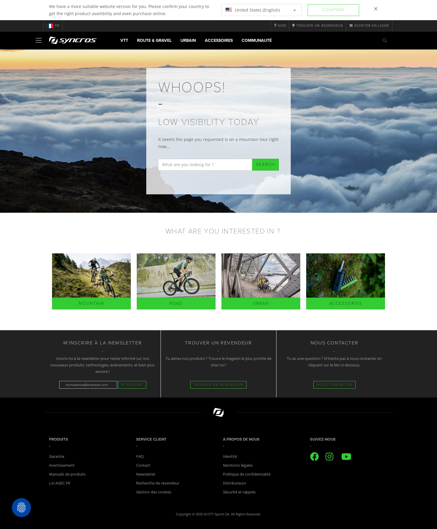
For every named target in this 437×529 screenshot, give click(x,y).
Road (176, 303)
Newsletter (145, 474)
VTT (124, 40)
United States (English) (257, 10)
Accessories (345, 303)
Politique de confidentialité (247, 474)
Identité (230, 456)
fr (57, 26)
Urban (261, 303)
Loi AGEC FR (59, 483)
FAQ (140, 456)
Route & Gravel (154, 40)
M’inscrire (132, 385)
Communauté (257, 40)
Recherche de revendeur (157, 483)
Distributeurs (234, 483)
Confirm (333, 9)
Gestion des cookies (153, 492)
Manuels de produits (67, 474)
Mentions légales (238, 465)
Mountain (91, 303)
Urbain (188, 40)
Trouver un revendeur (218, 385)
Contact (143, 465)
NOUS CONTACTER (334, 385)
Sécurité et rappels (239, 492)
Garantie (56, 456)
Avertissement (62, 465)
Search (265, 164)
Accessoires (219, 40)
